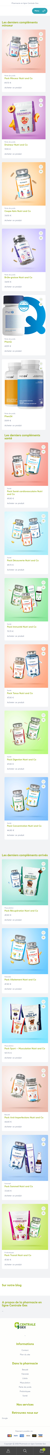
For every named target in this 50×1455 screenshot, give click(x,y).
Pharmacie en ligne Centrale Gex (32, 1444)
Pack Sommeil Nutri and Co (18, 1186)
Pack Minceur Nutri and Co (18, 78)
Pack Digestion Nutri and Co (21, 759)
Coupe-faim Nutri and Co (17, 211)
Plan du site (25, 1354)
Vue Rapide (41, 39)
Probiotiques (9, 1253)
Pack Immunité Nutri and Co (21, 626)
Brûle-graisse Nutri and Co (18, 277)
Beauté (7, 1115)
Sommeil (7, 1184)
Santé (9, 489)
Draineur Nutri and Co (16, 144)
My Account (8, 1451)
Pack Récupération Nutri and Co (21, 910)
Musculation (8, 908)
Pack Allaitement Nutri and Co (20, 979)
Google (5, 1418)
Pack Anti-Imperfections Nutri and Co (23, 1117)
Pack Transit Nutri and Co (17, 1255)
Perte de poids (9, 76)
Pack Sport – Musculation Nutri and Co (24, 1048)
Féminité (7, 977)
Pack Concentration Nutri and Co (24, 825)
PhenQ (8, 341)
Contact (25, 1350)
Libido (25, 1378)
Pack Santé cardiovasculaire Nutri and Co (24, 493)
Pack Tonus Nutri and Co (20, 693)
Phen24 (8, 416)
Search (25, 1451)
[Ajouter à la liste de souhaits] (41, 34)
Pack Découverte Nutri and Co (23, 560)
